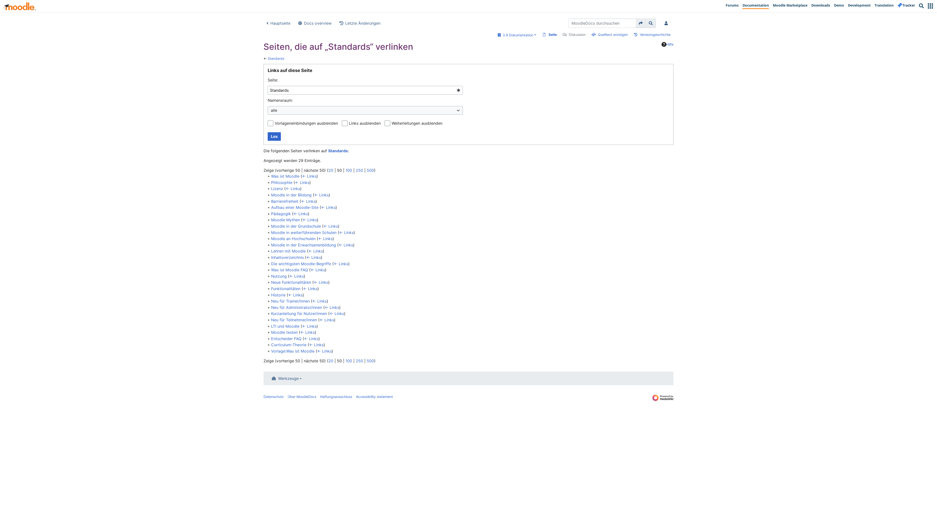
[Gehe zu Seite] (641, 23)
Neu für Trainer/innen (290, 301)
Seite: (273, 80)
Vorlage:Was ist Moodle (293, 351)
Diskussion (577, 34)
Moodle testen (284, 332)
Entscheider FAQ (286, 338)
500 (370, 170)
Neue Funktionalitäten (291, 282)
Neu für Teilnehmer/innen (294, 319)
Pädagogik (281, 213)
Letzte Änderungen (362, 23)
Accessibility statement (374, 397)
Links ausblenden (365, 123)
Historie (278, 295)
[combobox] (365, 90)
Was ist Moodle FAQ (289, 269)
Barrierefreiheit (284, 201)
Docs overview (318, 23)
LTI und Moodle (285, 326)
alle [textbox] (274, 110)
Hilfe (669, 44)
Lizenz (277, 188)
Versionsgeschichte (655, 34)
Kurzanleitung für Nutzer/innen (299, 313)
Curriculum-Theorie (288, 344)
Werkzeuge (288, 378)
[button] (930, 6)
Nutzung (279, 276)
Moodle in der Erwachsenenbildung (303, 245)
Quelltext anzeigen (613, 34)
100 (349, 170)
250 (359, 170)
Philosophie (281, 182)
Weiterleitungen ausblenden (417, 123)
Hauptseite (280, 23)
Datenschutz (274, 397)
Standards (276, 58)
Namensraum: (280, 100)
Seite (553, 34)
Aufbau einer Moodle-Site (294, 207)
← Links (309, 176)
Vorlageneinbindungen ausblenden (306, 123)
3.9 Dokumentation (517, 35)
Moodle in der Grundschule (296, 226)
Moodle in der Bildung (291, 195)
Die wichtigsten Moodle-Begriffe (301, 263)
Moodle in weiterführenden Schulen (303, 232)
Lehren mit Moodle (288, 251)
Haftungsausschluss (336, 397)
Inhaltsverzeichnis (287, 257)
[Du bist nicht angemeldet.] (667, 23)
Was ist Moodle (285, 176)
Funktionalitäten (285, 288)
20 (330, 170)
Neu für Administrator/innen (296, 307)
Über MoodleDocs (302, 397)
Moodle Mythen (285, 219)
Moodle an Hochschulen (293, 238)
